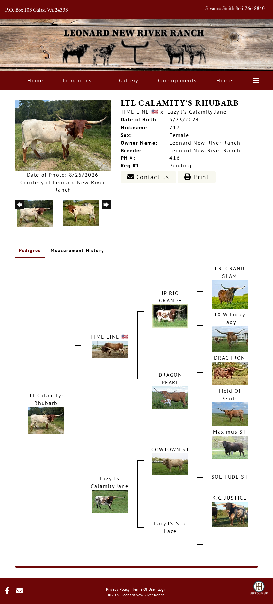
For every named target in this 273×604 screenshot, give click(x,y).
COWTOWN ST (170, 449)
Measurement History (77, 250)
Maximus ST (229, 431)
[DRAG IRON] (230, 372)
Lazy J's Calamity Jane (197, 111)
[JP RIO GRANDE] (170, 315)
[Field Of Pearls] (230, 413)
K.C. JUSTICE (229, 497)
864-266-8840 (250, 8)
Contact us (151, 177)
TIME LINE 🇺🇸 (140, 111)
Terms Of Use (144, 589)
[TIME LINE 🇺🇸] (110, 348)
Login (162, 589)
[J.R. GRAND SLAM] (230, 294)
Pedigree (30, 250)
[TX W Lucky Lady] (230, 338)
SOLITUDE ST (229, 476)
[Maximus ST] (230, 446)
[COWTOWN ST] (170, 463)
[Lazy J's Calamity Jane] (110, 501)
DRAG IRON (229, 357)
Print (200, 177)
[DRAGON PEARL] (170, 396)
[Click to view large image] (63, 134)
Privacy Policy (118, 589)
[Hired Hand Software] (259, 586)
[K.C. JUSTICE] (230, 513)
